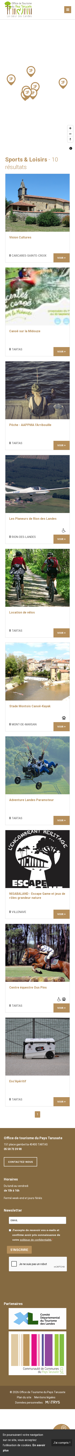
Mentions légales (44, 1397)
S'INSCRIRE (19, 1250)
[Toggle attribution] (70, 148)
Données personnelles (29, 1402)
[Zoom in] (70, 128)
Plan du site (24, 1397)
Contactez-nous (20, 1161)
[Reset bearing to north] (70, 139)
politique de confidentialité (35, 1239)
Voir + (61, 257)
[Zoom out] (70, 134)
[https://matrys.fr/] (53, 1402)
